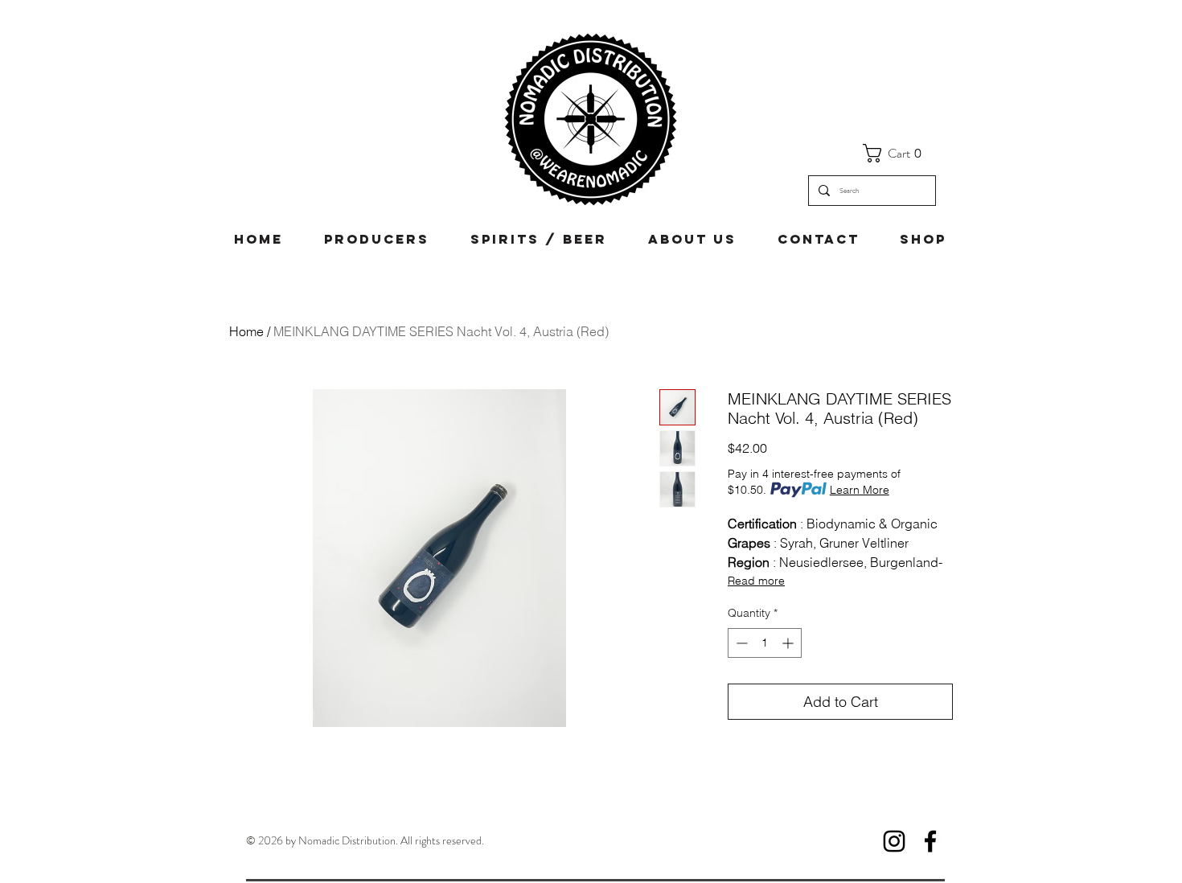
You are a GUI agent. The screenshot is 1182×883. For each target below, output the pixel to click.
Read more (756, 580)
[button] (898, 153)
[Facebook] (930, 841)
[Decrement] (740, 643)
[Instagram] (894, 841)
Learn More (859, 490)
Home (246, 331)
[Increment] (789, 643)
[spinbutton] (764, 643)
